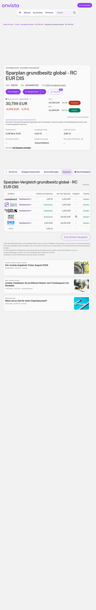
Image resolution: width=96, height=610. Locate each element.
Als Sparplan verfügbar (22, 148)
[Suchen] (74, 13)
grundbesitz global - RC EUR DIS (32, 24)
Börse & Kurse (8, 24)
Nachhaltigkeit (83, 172)
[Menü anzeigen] (19, 12)
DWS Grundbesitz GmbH (56, 85)
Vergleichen (33, 91)
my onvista (38, 12)
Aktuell (27, 12)
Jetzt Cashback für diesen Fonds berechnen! (21, 120)
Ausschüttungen (51, 172)
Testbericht (24, 199)
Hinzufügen (13, 91)
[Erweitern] (43, 91)
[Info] (82, 138)
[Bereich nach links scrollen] (6, 172)
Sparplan (67, 172)
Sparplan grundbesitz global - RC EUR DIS (59, 24)
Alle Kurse (12, 172)
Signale (56, 91)
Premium (49, 12)
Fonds (17, 24)
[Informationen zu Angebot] (76, 217)
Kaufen (74, 110)
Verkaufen (75, 103)
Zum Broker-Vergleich (76, 237)
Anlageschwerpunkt (30, 172)
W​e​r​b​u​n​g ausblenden (56, 44)
